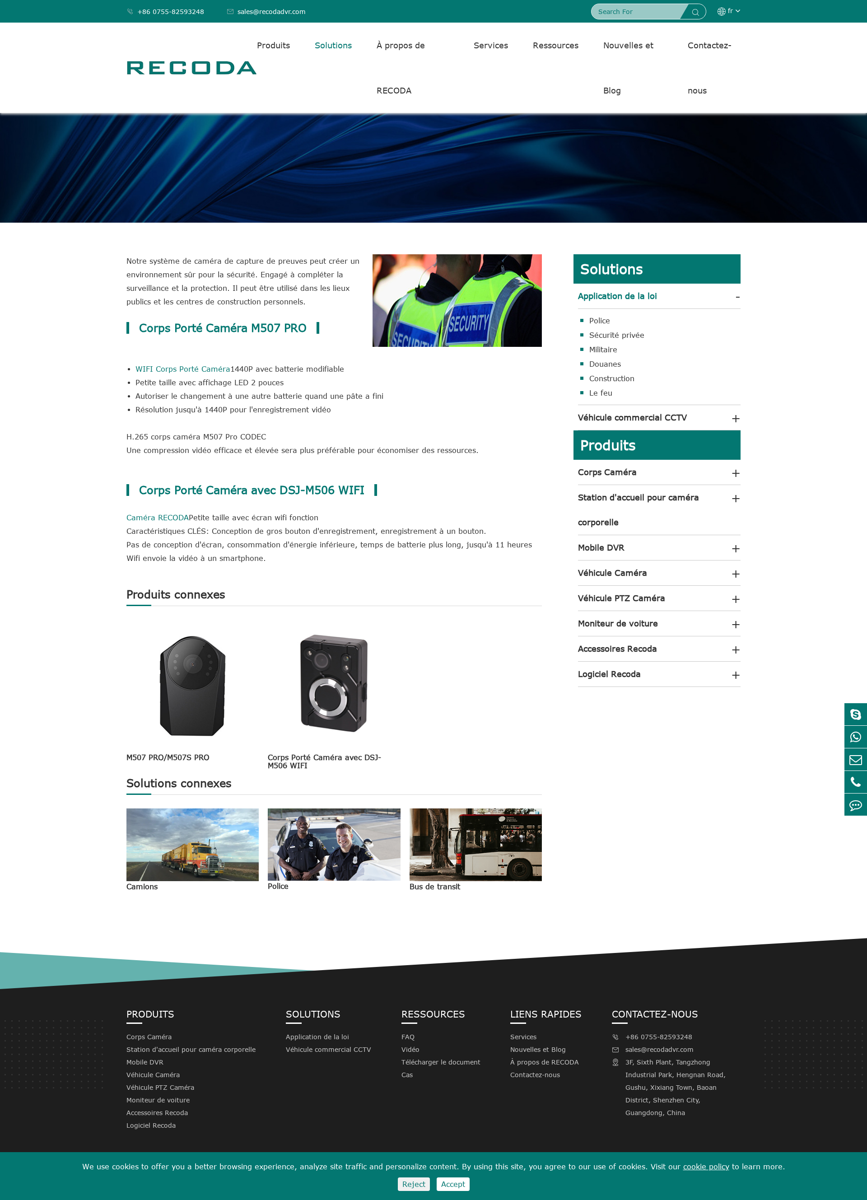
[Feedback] (855, 805)
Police (278, 886)
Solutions (333, 45)
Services (491, 45)
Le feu (600, 393)
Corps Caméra (607, 472)
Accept (453, 1184)
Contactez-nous (710, 67)
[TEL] (855, 782)
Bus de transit (435, 886)
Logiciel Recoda (609, 674)
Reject (413, 1184)
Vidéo (410, 1049)
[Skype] (855, 714)
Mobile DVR (601, 547)
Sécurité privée (616, 335)
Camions (142, 886)
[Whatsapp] (855, 737)
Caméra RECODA (157, 518)
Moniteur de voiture (618, 623)
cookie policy (706, 1167)
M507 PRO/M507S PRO (168, 757)
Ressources (555, 45)
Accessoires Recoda (617, 649)
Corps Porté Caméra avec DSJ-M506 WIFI (324, 761)
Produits (273, 45)
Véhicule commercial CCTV (632, 417)
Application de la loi (617, 296)
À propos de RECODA (401, 67)
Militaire (603, 350)
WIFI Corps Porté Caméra (182, 369)
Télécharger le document (440, 1062)
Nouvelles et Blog (628, 67)
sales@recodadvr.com (266, 11)
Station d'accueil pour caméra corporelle (638, 509)
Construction (611, 378)
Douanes (605, 364)
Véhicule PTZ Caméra (621, 598)
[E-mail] (855, 759)
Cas (407, 1075)
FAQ (408, 1037)
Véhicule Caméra (612, 573)
